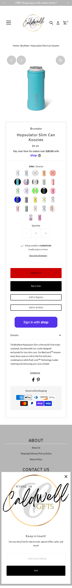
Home (16, 45)
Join (36, 570)
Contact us (35, 373)
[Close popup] (65, 476)
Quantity (36, 225)
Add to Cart (36, 273)
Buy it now (36, 286)
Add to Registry (36, 297)
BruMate (24, 45)
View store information (38, 256)
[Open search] (51, 23)
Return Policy (36, 459)
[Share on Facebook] (33, 381)
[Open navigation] (8, 23)
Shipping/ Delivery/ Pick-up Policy (36, 453)
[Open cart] (65, 23)
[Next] (21, 60)
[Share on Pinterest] (38, 381)
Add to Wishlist (36, 307)
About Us (36, 448)
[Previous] (11, 60)
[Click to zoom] (60, 60)
